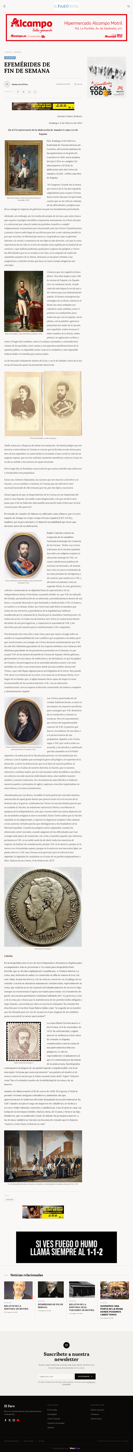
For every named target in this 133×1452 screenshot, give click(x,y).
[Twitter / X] (23, 92)
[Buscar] (128, 6)
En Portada (52, 1410)
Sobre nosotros (97, 1410)
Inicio (8, 52)
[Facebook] (18, 92)
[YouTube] (18, 1420)
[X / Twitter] (9, 1420)
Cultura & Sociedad (55, 1423)
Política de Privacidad (11, 1441)
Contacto (95, 1414)
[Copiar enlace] (35, 92)
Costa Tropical (53, 1418)
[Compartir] (29, 92)
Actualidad (52, 1414)
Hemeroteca (96, 1418)
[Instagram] (13, 1420)
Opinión (50, 1427)
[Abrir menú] (4, 6)
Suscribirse (84, 1376)
